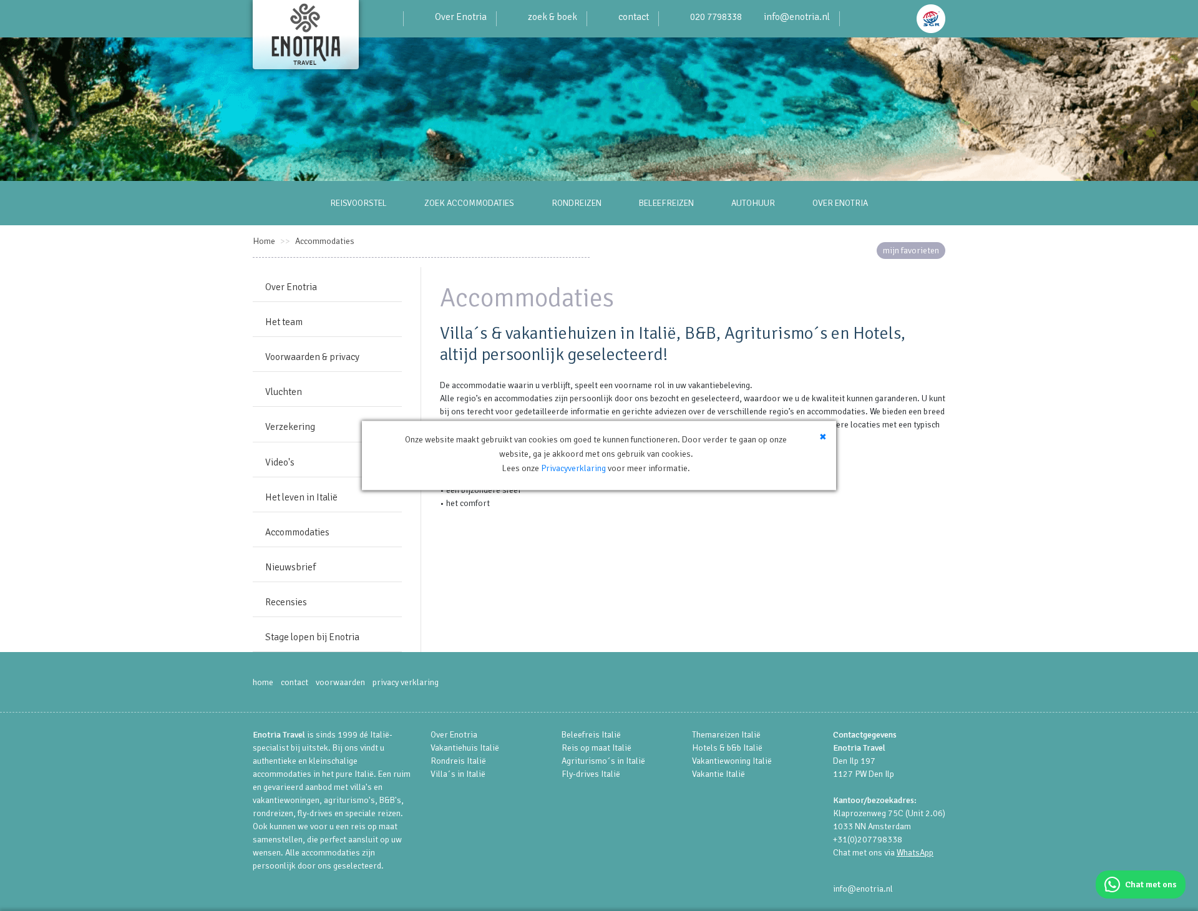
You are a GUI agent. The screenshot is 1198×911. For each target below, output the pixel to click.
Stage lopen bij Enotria (312, 637)
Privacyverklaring (573, 468)
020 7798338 (716, 16)
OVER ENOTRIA (840, 203)
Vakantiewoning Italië (732, 761)
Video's (280, 462)
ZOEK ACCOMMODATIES (469, 203)
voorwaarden (340, 682)
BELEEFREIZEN (666, 203)
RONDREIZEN (576, 203)
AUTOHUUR (753, 203)
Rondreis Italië (458, 761)
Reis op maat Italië (596, 748)
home (263, 682)
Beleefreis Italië (591, 734)
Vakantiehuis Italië (465, 748)
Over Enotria (461, 16)
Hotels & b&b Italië (727, 748)
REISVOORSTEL (358, 203)
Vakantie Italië (718, 774)
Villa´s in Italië (458, 774)
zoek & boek (552, 16)
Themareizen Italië (726, 734)
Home (264, 241)
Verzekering (290, 426)
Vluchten (283, 391)
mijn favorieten (911, 250)
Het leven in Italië (301, 497)
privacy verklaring (406, 682)
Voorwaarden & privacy (312, 357)
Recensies (286, 602)
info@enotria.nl (797, 16)
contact (633, 16)
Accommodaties (324, 241)
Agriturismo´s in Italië (603, 761)
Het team (284, 322)
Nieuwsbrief (290, 567)
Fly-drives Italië (591, 774)
